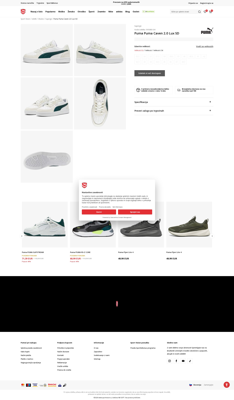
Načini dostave (63, 351)
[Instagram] (169, 360)
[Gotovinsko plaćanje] (65, 385)
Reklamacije (62, 362)
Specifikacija (141, 102)
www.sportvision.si (105, 398)
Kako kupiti (25, 351)
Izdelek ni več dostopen (149, 73)
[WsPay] (42, 385)
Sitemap (97, 359)
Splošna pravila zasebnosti (31, 348)
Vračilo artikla (62, 366)
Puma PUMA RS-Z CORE (80, 252)
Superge (48, 19)
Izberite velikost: (142, 46)
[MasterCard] (22, 385)
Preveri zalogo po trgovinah (149, 110)
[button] (43, 11)
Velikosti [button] (148, 50)
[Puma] (207, 30)
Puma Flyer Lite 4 (125, 252)
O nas (96, 348)
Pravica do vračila (64, 370)
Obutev (41, 19)
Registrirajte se (206, 3)
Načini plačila (26, 355)
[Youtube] (183, 360)
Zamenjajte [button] (208, 385)
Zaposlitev (98, 351)
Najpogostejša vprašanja (31, 362)
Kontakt (60, 355)
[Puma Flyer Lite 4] (141, 224)
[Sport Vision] (23, 11)
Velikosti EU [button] (139, 50)
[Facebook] (176, 360)
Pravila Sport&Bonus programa (142, 348)
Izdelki (34, 19)
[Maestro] (28, 385)
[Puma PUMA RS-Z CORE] (93, 224)
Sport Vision (25, 19)
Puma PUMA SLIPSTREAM (33, 252)
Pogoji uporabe (63, 359)
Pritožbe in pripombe (65, 348)
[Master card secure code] (52, 385)
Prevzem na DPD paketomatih (117, 2)
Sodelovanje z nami (101, 355)
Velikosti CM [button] (158, 50)
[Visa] (35, 385)
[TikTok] (190, 360)
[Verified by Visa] (59, 385)
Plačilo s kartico (27, 359)
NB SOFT (121, 398)
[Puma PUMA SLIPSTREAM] (45, 224)
